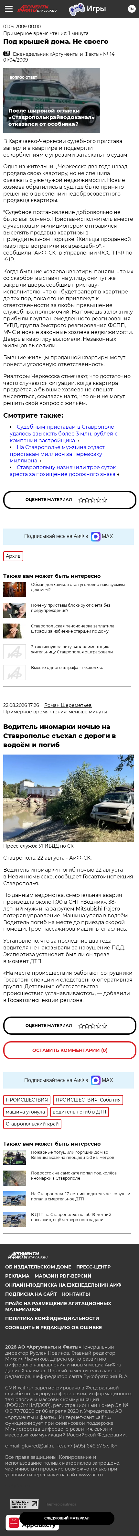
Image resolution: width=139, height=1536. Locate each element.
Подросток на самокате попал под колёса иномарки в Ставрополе (74, 1176)
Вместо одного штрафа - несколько (67, 667)
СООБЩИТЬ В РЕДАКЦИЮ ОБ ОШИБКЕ (53, 1327)
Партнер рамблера (61, 1504)
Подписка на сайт (31, 1294)
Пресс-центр (93, 1267)
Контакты (76, 1294)
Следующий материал (67, 1518)
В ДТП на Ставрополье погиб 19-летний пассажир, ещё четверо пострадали (71, 1217)
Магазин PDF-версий (63, 1276)
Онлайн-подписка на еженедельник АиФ (63, 1285)
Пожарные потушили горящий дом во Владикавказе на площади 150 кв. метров (72, 1155)
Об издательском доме (38, 1267)
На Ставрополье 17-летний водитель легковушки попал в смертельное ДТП (80, 1196)
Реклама (17, 1276)
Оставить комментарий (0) (70, 1050)
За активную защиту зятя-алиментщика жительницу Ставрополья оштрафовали (72, 649)
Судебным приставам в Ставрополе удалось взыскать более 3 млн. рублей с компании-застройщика (64, 434)
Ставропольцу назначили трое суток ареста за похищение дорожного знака (63, 470)
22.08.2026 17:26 (21, 705)
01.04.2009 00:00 (22, 27)
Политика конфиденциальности (52, 1318)
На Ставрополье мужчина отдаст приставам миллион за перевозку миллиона (57, 454)
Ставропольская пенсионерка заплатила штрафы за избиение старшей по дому (72, 629)
